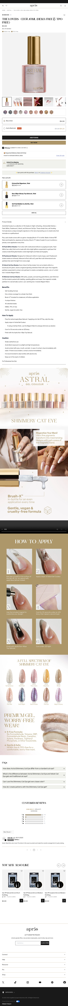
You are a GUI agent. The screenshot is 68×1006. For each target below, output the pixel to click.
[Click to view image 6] (59, 102)
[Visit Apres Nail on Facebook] (64, 982)
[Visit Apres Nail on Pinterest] (52, 982)
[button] (6, 5)
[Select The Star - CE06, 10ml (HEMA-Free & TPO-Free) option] (36, 112)
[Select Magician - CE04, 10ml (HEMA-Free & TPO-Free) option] (46, 112)
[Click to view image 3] (28, 102)
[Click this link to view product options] (21, 900)
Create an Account (45, 172)
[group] (34, 222)
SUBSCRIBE (45, 943)
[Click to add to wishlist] (64, 15)
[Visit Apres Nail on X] (3, 982)
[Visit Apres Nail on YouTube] (40, 982)
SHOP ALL (10, 10)
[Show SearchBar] (3, 5)
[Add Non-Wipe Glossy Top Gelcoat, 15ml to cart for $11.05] (61, 195)
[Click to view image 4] (38, 102)
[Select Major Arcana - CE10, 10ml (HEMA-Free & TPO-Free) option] (26, 112)
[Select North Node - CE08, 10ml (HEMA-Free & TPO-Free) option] (5, 112)
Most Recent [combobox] (7, 832)
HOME (4, 10)
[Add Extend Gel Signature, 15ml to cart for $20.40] (61, 185)
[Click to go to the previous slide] (59, 865)
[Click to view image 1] (7, 102)
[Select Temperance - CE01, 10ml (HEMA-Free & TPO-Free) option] (21, 112)
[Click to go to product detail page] (12, 880)
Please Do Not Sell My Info (8, 1001)
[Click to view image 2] (17, 102)
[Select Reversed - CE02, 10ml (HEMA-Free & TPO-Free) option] (31, 112)
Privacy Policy (6, 1004)
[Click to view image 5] (48, 102)
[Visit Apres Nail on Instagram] (27, 982)
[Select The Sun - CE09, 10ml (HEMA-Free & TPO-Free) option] (41, 112)
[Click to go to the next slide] (63, 865)
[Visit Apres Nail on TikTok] (15, 982)
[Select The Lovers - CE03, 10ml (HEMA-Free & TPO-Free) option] (15, 112)
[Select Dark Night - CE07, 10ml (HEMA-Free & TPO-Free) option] (10, 112)
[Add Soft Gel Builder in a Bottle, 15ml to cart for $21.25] (61, 205)
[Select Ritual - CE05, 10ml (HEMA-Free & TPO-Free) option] (51, 112)
